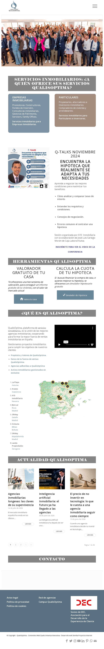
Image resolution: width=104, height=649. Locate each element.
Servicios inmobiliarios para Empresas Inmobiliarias (26, 123)
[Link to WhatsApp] (91, 641)
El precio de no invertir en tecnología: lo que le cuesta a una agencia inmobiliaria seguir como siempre (82, 505)
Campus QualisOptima (50, 601)
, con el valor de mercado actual (27, 287)
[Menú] (93, 6)
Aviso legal (12, 597)
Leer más (28, 524)
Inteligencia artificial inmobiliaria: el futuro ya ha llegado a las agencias (49, 503)
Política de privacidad (18, 601)
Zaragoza (17, 446)
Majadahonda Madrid (18, 436)
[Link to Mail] (95, 641)
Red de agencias (47, 597)
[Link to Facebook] (67, 641)
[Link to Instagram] (75, 641)
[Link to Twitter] (71, 641)
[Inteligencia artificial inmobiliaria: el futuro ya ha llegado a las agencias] (52, 479)
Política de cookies (16, 606)
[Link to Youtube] (79, 641)
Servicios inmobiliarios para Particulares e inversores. (73, 117)
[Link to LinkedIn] (83, 641)
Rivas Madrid (15, 408)
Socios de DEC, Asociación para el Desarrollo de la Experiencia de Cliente (82, 616)
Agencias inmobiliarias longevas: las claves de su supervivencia (21, 499)
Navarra (17, 398)
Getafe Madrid (15, 417)
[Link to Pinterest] (87, 641)
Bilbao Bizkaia (15, 427)
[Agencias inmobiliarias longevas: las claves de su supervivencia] (21, 479)
